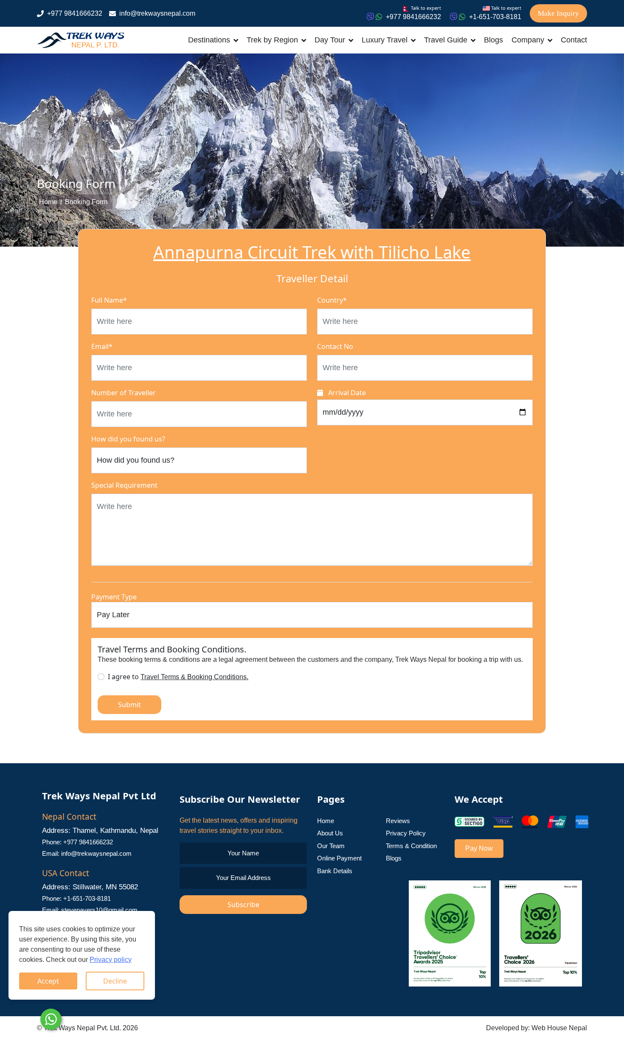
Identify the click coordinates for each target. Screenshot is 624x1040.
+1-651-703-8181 (495, 16)
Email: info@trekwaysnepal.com (87, 853)
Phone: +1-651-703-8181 (76, 898)
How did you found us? (128, 439)
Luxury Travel (385, 40)
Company (528, 40)
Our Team (331, 845)
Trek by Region (272, 40)
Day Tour (330, 40)
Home (48, 201)
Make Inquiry (558, 13)
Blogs (493, 40)
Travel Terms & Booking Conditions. (194, 676)
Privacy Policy (406, 833)
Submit (129, 704)
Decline (115, 981)
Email (101, 346)
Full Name (109, 300)
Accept (48, 981)
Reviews (398, 820)
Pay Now (479, 848)
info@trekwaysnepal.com (157, 13)
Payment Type (114, 597)
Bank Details (334, 870)
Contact (574, 40)
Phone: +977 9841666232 (77, 842)
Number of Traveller (123, 392)
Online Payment (339, 858)
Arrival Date (346, 392)
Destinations (209, 40)
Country (332, 300)
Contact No (335, 346)
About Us (330, 833)
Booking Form (86, 201)
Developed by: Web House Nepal (536, 1028)
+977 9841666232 (74, 13)
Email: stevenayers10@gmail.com (90, 910)
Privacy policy (111, 959)
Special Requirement (124, 485)
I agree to (178, 676)
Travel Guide (445, 40)
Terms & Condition (411, 845)
